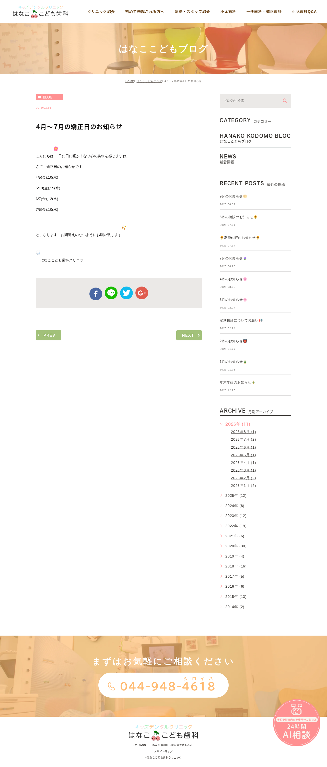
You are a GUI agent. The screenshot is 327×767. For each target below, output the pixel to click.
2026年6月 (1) (243, 447)
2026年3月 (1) (243, 470)
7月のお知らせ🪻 (233, 258)
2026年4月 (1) (243, 462)
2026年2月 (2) (243, 478)
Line (111, 293)
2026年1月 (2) (243, 486)
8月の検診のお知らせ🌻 (239, 217)
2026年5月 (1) (243, 455)
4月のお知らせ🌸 (233, 279)
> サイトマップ (163, 751)
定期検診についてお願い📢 (241, 320)
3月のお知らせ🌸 (233, 300)
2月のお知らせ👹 (233, 341)
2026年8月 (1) (243, 432)
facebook (95, 294)
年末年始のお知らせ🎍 (238, 382)
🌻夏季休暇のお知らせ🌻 (240, 238)
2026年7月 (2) (243, 439)
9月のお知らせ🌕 (233, 196)
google (141, 293)
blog (47, 96)
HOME (129, 81)
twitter (126, 293)
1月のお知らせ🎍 (233, 362)
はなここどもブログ (149, 81)
